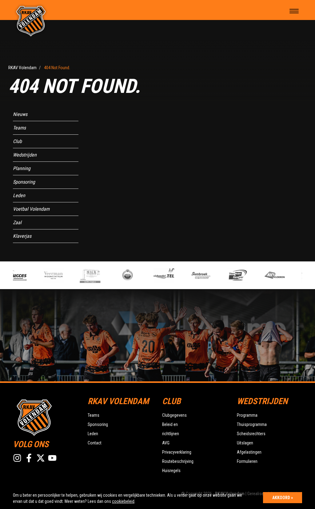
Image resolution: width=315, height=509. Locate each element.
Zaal (17, 222)
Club (17, 141)
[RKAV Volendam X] (40, 458)
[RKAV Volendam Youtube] (52, 458)
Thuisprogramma (252, 424)
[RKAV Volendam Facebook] (29, 458)
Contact (95, 442)
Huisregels (171, 470)
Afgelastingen (249, 452)
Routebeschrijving (177, 461)
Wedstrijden (25, 155)
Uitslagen (245, 442)
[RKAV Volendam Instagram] (17, 458)
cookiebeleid (123, 501)
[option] (48, 275)
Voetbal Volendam (31, 209)
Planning (21, 168)
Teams (19, 128)
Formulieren (247, 461)
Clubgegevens (174, 415)
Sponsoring (24, 182)
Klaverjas (22, 236)
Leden (19, 195)
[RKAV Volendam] (31, 20)
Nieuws (20, 114)
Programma (247, 415)
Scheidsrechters (251, 433)
